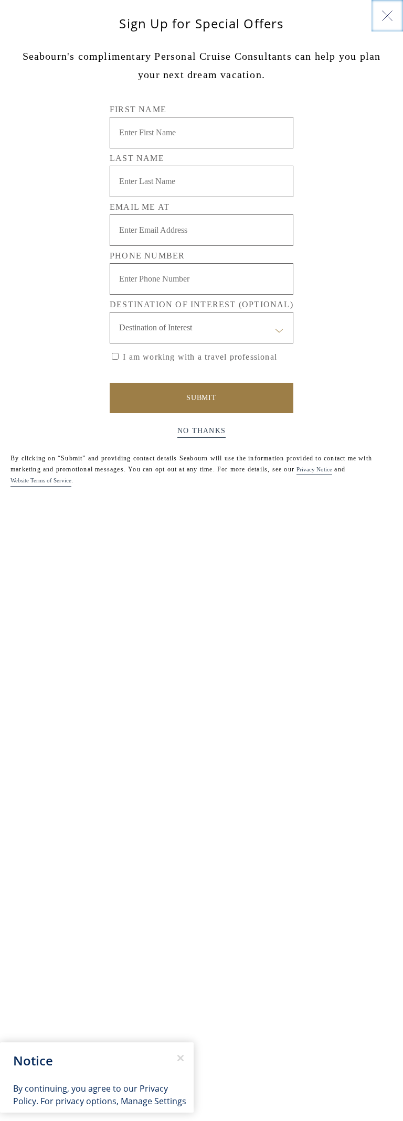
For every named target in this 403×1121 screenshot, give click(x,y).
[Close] (387, 15)
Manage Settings (153, 1101)
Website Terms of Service (40, 480)
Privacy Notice (314, 469)
